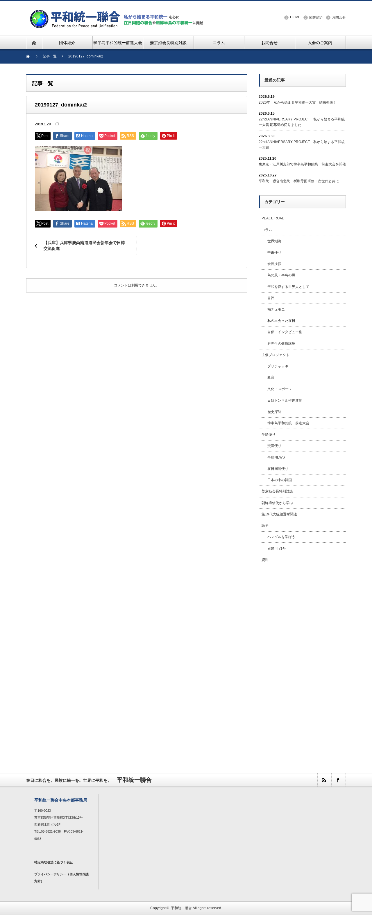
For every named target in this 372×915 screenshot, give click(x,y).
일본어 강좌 (276, 548)
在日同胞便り (277, 469)
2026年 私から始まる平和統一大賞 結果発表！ (298, 102)
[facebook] (338, 779)
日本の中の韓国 (279, 480)
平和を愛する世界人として (288, 287)
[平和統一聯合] (117, 12)
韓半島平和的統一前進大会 (288, 423)
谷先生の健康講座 (281, 344)
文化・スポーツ (279, 389)
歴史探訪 (274, 412)
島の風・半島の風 (281, 275)
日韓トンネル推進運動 (284, 400)
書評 (270, 298)
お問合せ (339, 17)
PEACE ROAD (273, 218)
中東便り (274, 252)
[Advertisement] (302, 661)
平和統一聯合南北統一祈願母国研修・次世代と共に (299, 181)
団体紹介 (316, 17)
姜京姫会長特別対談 (277, 491)
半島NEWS (276, 457)
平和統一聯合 (181, 908)
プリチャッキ (277, 366)
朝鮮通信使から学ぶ (277, 503)
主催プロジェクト (275, 355)
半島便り (269, 434)
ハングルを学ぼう (281, 537)
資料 (265, 560)
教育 (270, 378)
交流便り (274, 446)
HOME (295, 17)
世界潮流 (274, 241)
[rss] (324, 779)
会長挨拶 (274, 264)
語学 (265, 526)
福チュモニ (276, 309)
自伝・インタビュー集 (284, 332)
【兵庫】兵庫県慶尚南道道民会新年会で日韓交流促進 (84, 245)
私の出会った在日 (281, 321)
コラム (267, 230)
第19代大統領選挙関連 (279, 514)
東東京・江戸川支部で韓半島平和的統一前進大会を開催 (302, 164)
